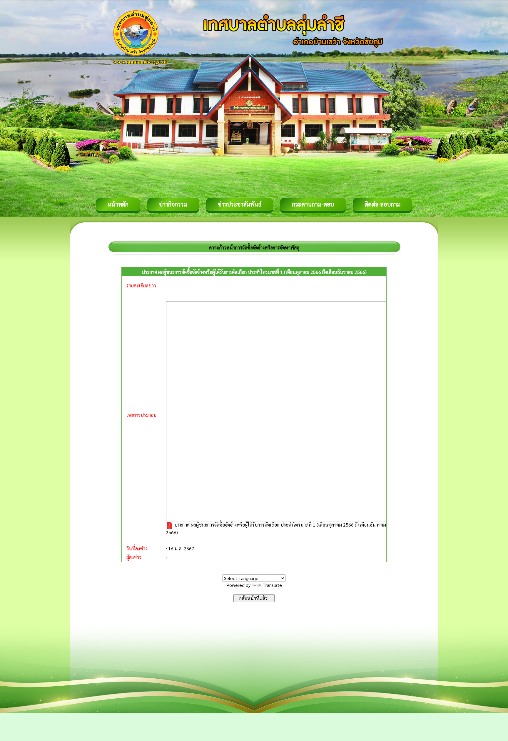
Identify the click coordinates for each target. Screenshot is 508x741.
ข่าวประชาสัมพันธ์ (239, 204)
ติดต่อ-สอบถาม (382, 204)
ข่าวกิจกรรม (173, 204)
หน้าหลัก (118, 204)
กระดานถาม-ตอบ (313, 204)
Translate (272, 585)
